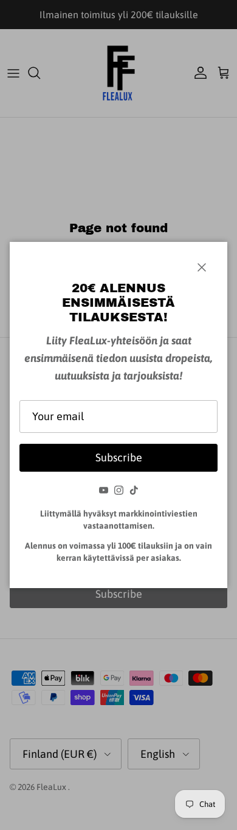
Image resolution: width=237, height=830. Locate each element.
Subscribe (118, 457)
